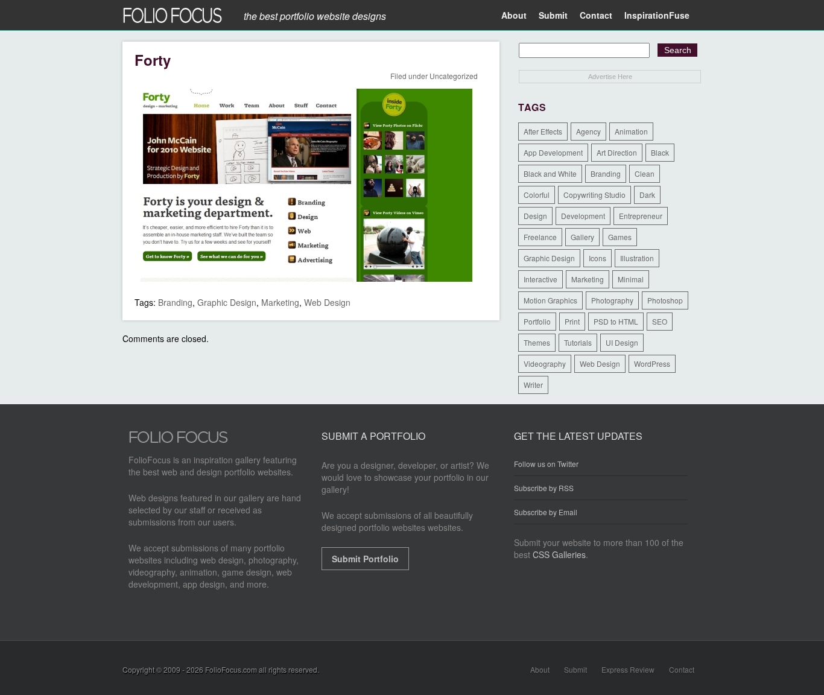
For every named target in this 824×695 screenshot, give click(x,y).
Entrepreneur (640, 216)
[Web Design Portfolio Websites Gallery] (178, 440)
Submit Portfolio (365, 559)
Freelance (540, 237)
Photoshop (665, 300)
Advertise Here (610, 76)
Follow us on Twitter (546, 464)
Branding (175, 302)
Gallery (582, 237)
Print (572, 321)
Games (620, 237)
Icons (597, 258)
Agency (588, 131)
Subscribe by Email (545, 512)
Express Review (627, 669)
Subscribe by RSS (544, 488)
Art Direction (617, 152)
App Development (553, 152)
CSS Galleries (559, 554)
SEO (659, 321)
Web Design (327, 302)
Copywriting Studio (594, 194)
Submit (553, 15)
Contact (596, 15)
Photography (612, 300)
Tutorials (578, 342)
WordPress (652, 363)
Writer (533, 384)
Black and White (550, 173)
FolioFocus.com (231, 669)
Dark (647, 194)
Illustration (637, 258)
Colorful (537, 194)
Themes (537, 342)
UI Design (622, 342)
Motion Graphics (550, 300)
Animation (631, 131)
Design (535, 216)
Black (660, 152)
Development (583, 216)
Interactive (540, 279)
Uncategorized (453, 76)
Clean (644, 173)
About (514, 15)
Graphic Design (226, 302)
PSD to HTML (616, 321)
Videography (545, 363)
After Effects (543, 131)
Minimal (631, 279)
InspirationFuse (656, 15)
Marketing (280, 302)
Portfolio (537, 321)
